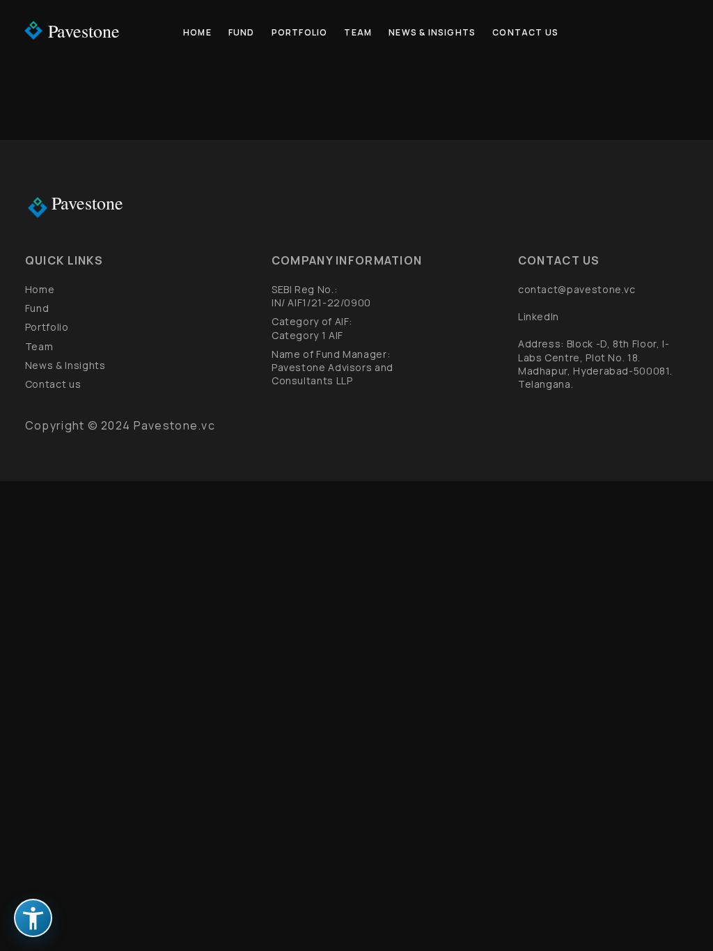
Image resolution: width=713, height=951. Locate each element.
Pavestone (84, 30)
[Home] (33, 30)
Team (358, 32)
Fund (241, 32)
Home (197, 32)
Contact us (525, 32)
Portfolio (300, 32)
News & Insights (432, 32)
